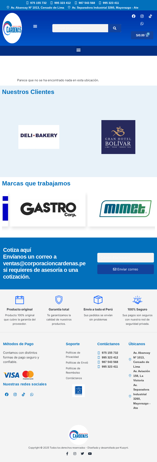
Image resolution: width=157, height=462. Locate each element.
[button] (78, 49)
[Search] (114, 28)
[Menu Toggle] (35, 26)
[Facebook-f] (67, 453)
